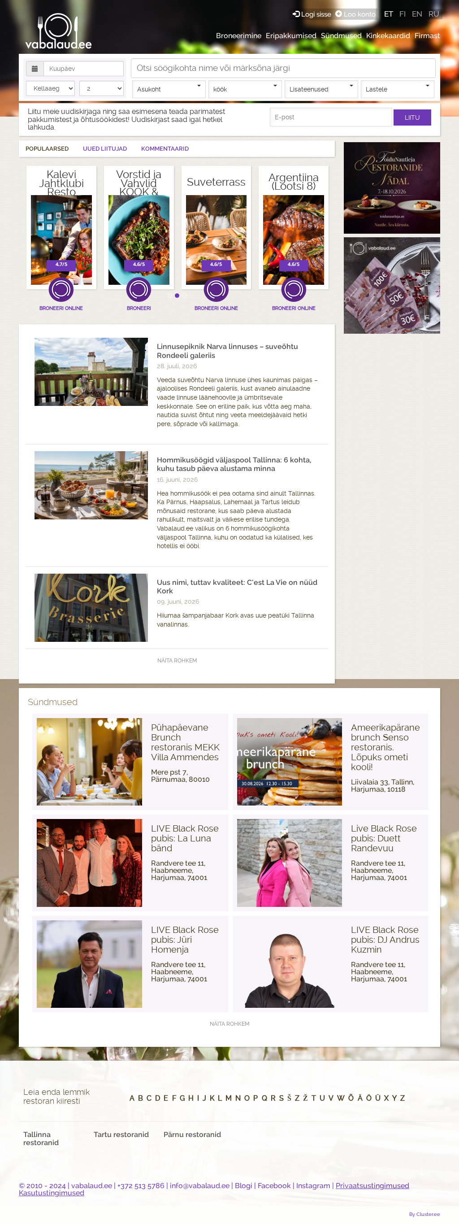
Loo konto (359, 14)
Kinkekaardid (388, 35)
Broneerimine (238, 35)
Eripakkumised (291, 35)
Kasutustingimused (51, 1193)
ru (434, 13)
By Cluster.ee (424, 1214)
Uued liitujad (105, 148)
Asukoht (149, 89)
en (417, 13)
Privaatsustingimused (372, 1185)
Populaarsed (47, 148)
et (388, 13)
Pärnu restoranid (192, 1134)
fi (402, 13)
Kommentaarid (165, 148)
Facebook (274, 1185)
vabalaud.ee (91, 1185)
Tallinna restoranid (41, 1138)
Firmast (427, 35)
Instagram (313, 1185)
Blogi (243, 1185)
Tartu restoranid (121, 1134)
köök (220, 89)
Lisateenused (309, 89)
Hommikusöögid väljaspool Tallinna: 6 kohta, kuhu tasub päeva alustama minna (234, 464)
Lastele (376, 89)
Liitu (412, 117)
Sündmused (341, 35)
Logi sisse (316, 14)
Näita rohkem (177, 661)
